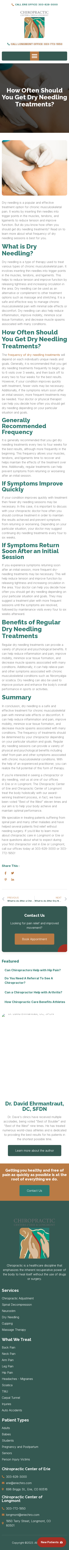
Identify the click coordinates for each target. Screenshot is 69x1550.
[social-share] (5, 873)
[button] (34, 56)
